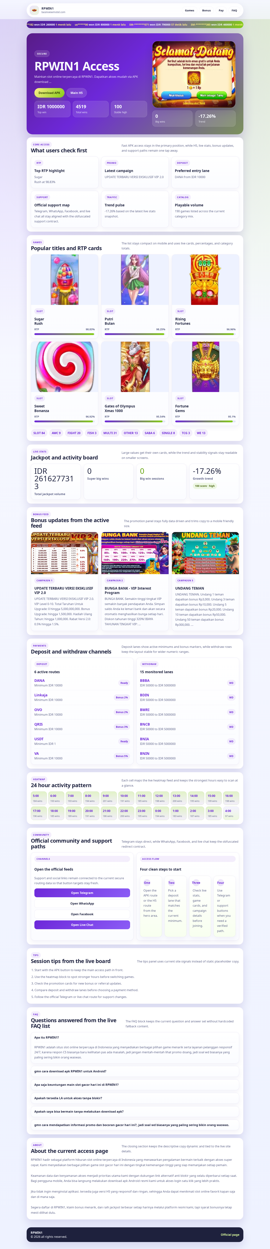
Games (189, 10)
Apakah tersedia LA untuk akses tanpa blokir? (68, 1098)
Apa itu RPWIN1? (46, 1037)
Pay (221, 10)
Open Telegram (82, 893)
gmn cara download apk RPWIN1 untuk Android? (70, 1071)
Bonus (206, 10)
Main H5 (77, 93)
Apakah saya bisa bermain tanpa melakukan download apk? (79, 1112)
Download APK (49, 93)
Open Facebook (82, 914)
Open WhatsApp (82, 903)
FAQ (234, 10)
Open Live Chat (82, 925)
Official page (230, 1235)
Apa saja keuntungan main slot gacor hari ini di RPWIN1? (76, 1085)
